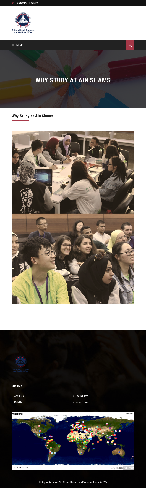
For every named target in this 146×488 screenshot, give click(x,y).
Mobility (18, 402)
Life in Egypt (82, 396)
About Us (19, 396)
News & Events (83, 402)
